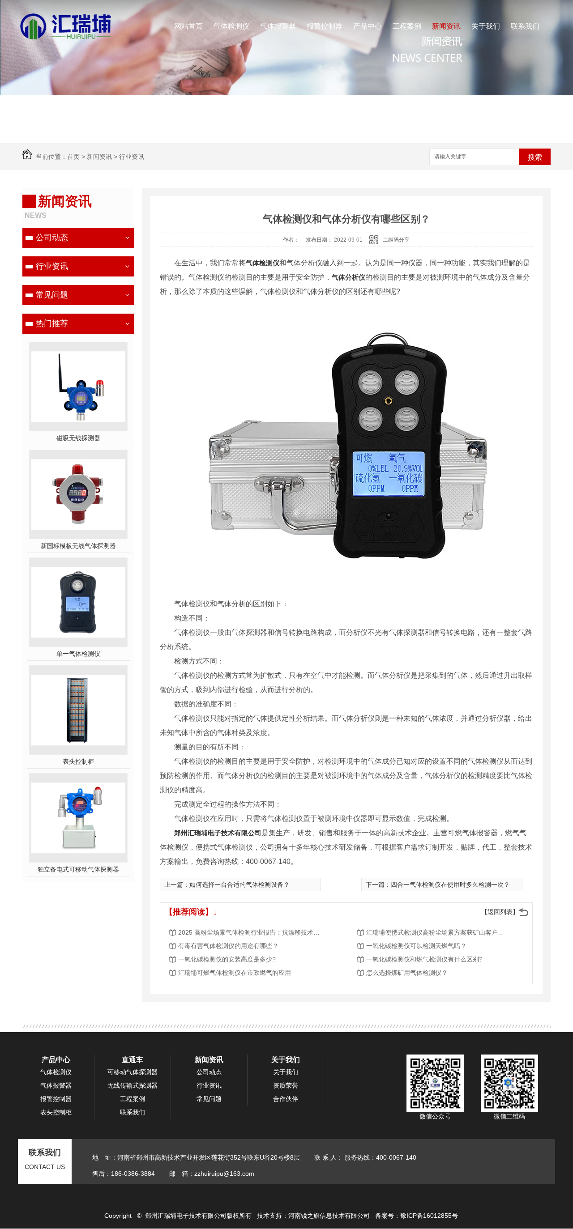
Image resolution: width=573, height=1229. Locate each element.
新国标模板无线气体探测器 (78, 545)
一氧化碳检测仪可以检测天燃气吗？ (416, 945)
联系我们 (525, 26)
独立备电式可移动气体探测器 (78, 869)
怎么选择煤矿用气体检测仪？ (407, 972)
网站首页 (188, 26)
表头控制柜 (78, 761)
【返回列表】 (500, 911)
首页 (73, 156)
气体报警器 (278, 26)
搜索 (535, 157)
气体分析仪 (348, 277)
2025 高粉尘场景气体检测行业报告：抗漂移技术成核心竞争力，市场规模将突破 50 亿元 (249, 932)
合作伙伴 (285, 1098)
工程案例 (407, 26)
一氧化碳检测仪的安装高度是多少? (227, 959)
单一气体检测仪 (78, 653)
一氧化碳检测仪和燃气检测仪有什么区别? (424, 959)
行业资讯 (131, 156)
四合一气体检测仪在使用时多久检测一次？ (450, 884)
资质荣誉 (285, 1085)
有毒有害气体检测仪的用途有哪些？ (228, 945)
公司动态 (52, 237)
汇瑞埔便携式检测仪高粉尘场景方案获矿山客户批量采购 (437, 932)
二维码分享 (396, 240)
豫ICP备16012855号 (429, 1215)
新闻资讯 (446, 26)
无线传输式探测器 (132, 1085)
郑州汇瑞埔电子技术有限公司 (217, 833)
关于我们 (485, 26)
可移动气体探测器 (132, 1072)
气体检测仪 (231, 26)
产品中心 (367, 26)
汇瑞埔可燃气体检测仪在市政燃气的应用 (234, 972)
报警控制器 (324, 26)
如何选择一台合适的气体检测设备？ (239, 884)
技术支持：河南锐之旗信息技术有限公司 (313, 1215)
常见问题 (52, 294)
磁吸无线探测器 (78, 438)
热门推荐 (52, 323)
